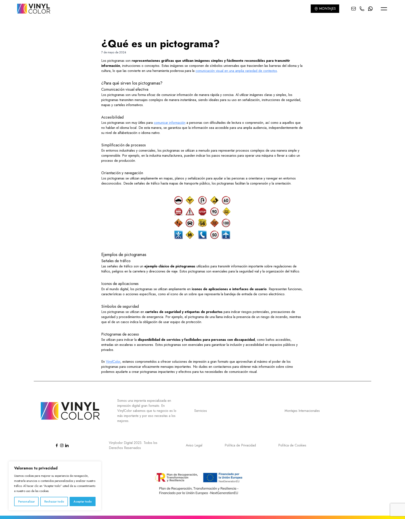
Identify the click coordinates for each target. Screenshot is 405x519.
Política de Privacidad (240, 445)
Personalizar (26, 501)
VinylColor (113, 361)
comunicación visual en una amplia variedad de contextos (236, 70)
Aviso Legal (194, 445)
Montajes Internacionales (302, 410)
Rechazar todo (54, 501)
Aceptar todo (83, 501)
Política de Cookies (292, 445)
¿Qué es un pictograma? (160, 43)
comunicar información (169, 122)
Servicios (200, 410)
